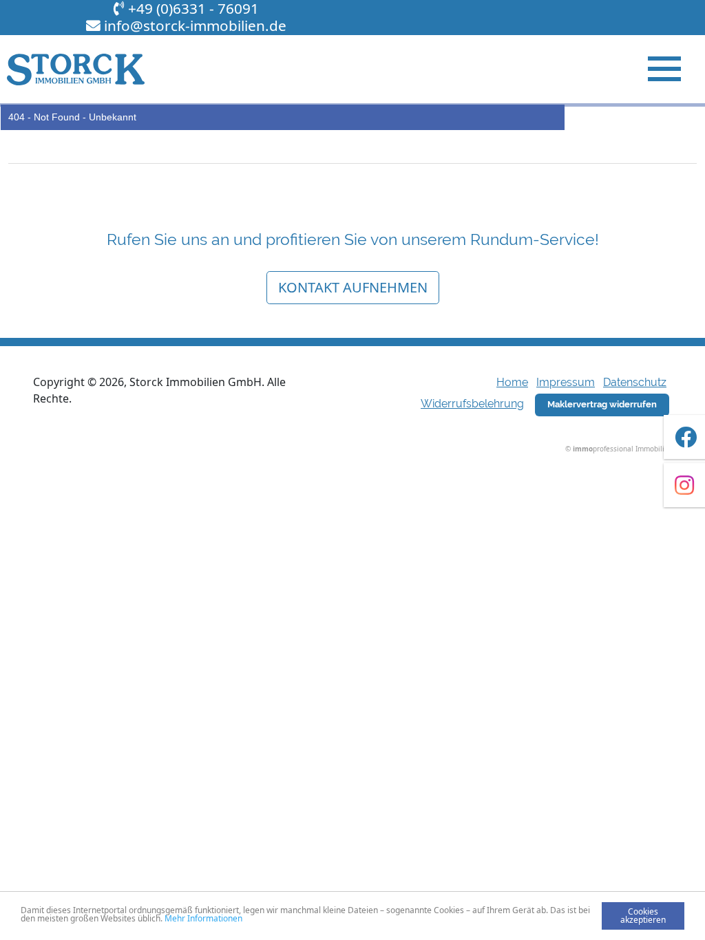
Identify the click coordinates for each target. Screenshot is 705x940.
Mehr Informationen (203, 918)
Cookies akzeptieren (643, 916)
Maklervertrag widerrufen (602, 404)
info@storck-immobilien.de (195, 25)
